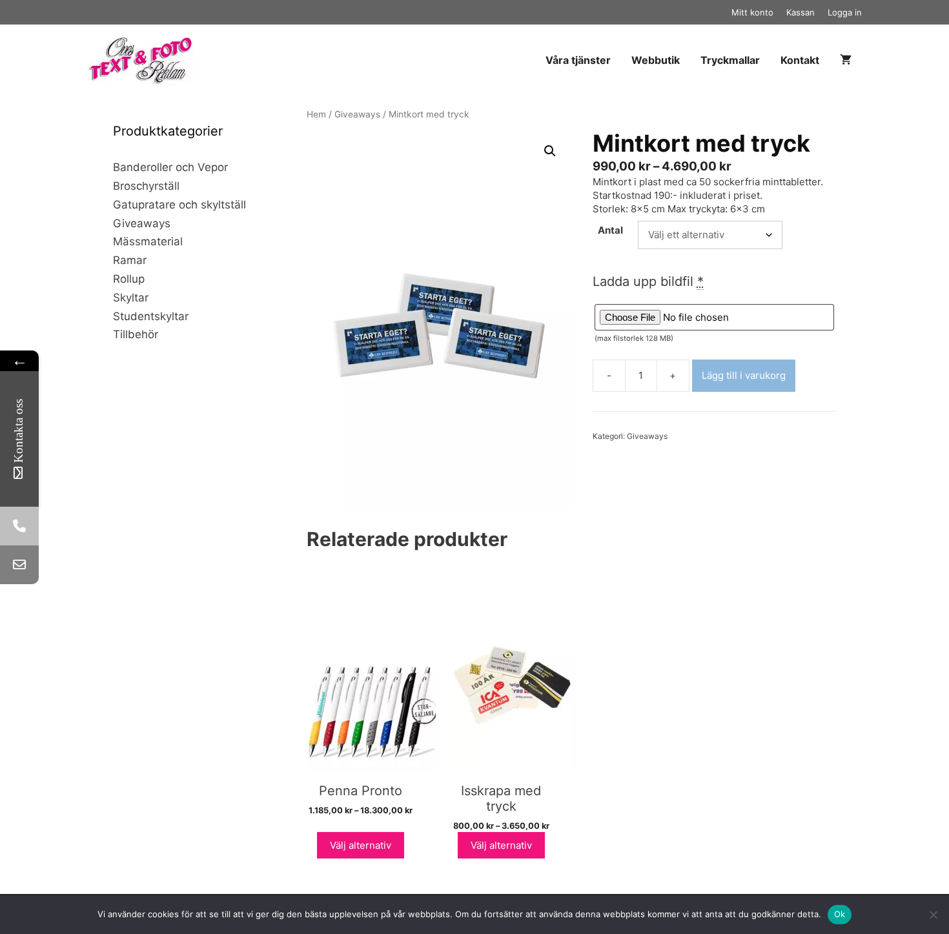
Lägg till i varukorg (744, 375)
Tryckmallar (730, 60)
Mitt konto (752, 12)
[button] (550, 151)
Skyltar (130, 297)
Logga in (845, 12)
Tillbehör (135, 334)
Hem (316, 114)
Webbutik (655, 60)
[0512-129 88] (19, 526)
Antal (610, 230)
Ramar (130, 260)
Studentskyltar (151, 316)
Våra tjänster (578, 60)
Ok (840, 914)
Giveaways (357, 114)
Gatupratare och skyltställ (179, 204)
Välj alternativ (360, 845)
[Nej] (932, 914)
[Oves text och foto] (143, 60)
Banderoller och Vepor (170, 167)
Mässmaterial (148, 241)
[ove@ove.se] (19, 564)
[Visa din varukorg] (846, 60)
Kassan (800, 12)
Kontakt (800, 60)
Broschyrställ (146, 185)
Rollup (129, 278)
